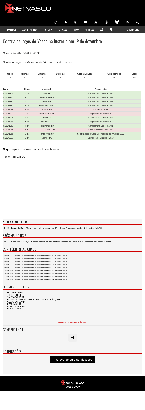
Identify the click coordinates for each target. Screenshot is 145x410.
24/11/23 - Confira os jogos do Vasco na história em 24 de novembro (35, 273)
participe (62, 322)
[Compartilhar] (72, 338)
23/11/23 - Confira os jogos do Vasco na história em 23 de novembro (35, 276)
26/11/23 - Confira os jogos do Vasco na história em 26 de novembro (35, 267)
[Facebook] (85, 22)
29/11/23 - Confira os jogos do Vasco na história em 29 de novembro (35, 258)
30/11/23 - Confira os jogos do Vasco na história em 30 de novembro (35, 255)
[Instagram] (75, 22)
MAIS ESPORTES (30, 29)
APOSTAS (89, 29)
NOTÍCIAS (62, 29)
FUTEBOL (11, 29)
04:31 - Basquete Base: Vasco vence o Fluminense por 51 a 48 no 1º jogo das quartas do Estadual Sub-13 (53, 228)
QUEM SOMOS (134, 29)
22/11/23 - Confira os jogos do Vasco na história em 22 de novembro (35, 279)
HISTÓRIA (47, 29)
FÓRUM (75, 29)
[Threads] (106, 22)
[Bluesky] (117, 22)
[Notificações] (56, 22)
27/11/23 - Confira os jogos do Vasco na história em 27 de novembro (35, 264)
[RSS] (127, 22)
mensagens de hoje (77, 322)
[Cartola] (65, 22)
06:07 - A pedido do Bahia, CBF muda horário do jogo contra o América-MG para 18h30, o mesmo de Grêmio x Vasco (57, 242)
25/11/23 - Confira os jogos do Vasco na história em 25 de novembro (35, 270)
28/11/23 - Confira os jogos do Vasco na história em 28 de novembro (35, 261)
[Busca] (137, 22)
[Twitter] (96, 22)
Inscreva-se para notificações (72, 359)
